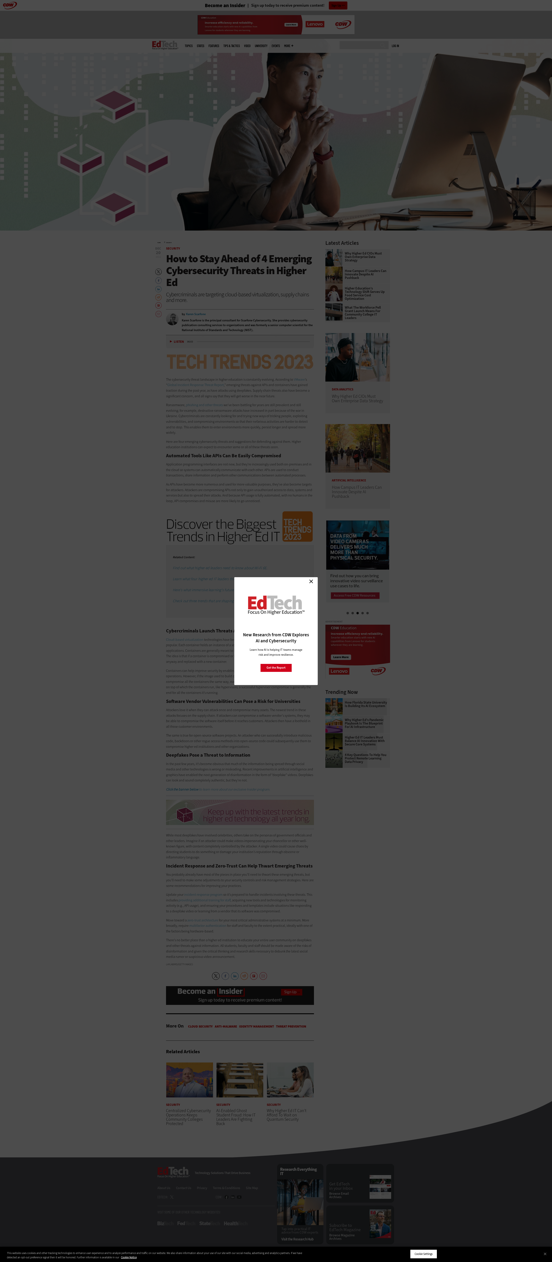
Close (311, 581)
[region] (276, 1254)
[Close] (545, 1254)
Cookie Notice (129, 1257)
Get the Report (276, 668)
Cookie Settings (424, 1254)
